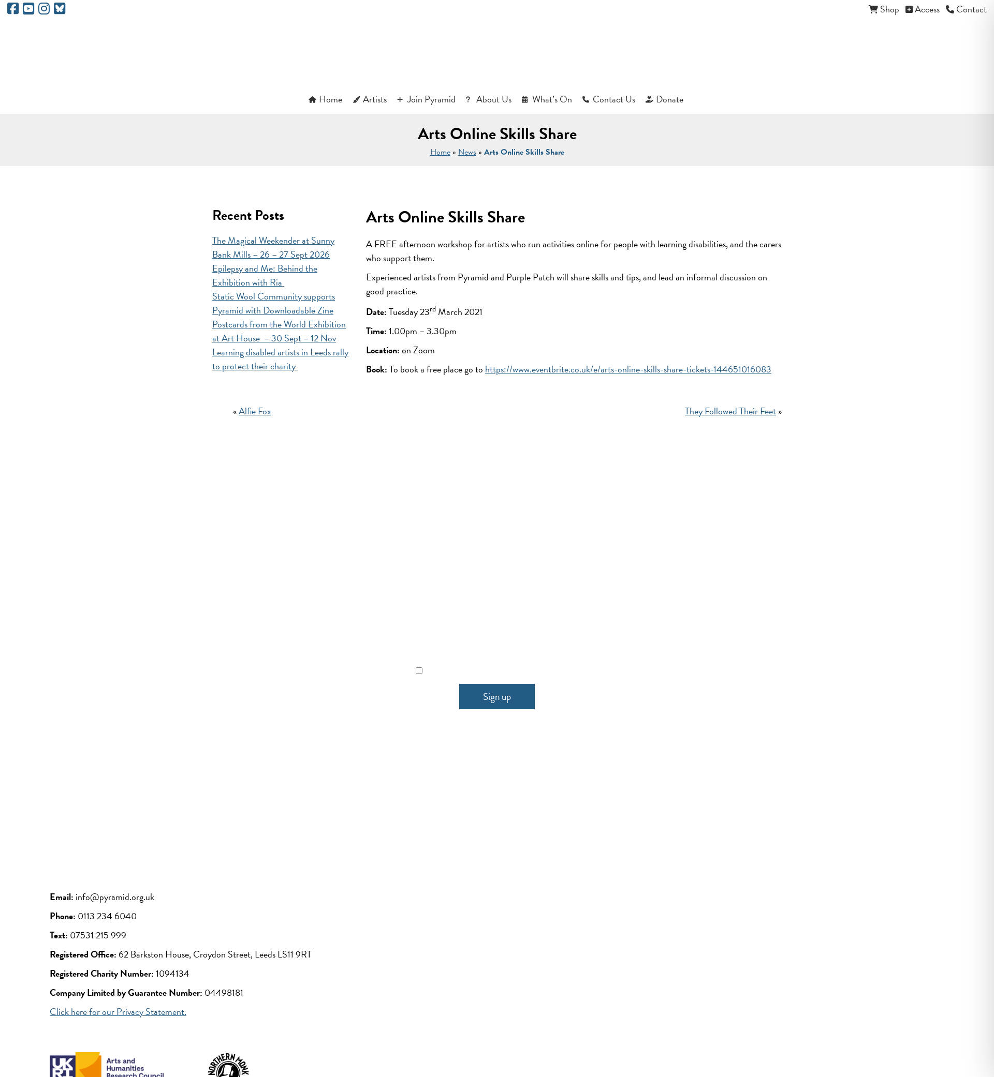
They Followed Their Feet (730, 411)
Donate (669, 99)
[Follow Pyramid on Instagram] (44, 10)
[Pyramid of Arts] (497, 52)
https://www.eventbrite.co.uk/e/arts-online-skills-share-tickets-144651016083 (628, 369)
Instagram (524, 795)
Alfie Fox (255, 411)
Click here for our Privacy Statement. (118, 1012)
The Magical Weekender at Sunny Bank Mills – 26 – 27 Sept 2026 (273, 247)
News (467, 152)
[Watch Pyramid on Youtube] (28, 10)
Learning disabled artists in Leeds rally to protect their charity (280, 359)
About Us (493, 99)
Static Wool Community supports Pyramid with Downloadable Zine (273, 303)
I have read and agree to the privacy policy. (503, 671)
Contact (971, 9)
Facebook (414, 795)
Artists (375, 99)
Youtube (470, 795)
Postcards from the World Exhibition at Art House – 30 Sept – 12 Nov (279, 331)
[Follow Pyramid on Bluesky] (59, 10)
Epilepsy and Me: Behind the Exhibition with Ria (264, 275)
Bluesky (580, 795)
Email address (497, 624)
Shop (889, 9)
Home (330, 99)
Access (927, 9)
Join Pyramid (431, 99)
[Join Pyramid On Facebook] (13, 10)
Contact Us (614, 99)
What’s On (552, 99)
